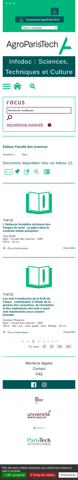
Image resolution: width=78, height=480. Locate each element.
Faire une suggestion (27, 172)
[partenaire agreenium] (39, 428)
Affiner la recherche (37, 172)
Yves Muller (9, 235)
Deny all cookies (44, 475)
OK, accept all (15, 475)
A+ (14, 3)
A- (6, 3)
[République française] (39, 400)
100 (60, 346)
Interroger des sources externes (47, 172)
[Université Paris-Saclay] (39, 414)
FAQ (39, 374)
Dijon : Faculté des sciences (19, 238)
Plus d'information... (19, 248)
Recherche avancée (25, 125)
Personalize (68, 475)
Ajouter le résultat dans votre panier (17, 172)
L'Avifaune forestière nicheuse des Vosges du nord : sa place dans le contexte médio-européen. (26, 227)
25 (44, 346)
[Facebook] (33, 384)
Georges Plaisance (13, 319)
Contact (39, 368)
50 (51, 346)
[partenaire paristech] (39, 441)
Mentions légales (39, 363)
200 (68, 346)
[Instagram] (44, 384)
